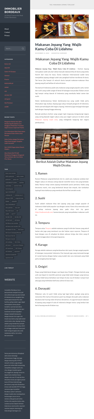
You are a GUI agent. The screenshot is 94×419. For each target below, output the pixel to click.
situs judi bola (9, 207)
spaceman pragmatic (11, 254)
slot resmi (8, 245)
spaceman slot (9, 257)
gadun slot (16, 179)
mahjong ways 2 (19, 195)
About (6, 29)
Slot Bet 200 (18, 217)
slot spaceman (9, 248)
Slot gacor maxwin (10, 239)
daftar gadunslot (10, 176)
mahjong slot (9, 195)
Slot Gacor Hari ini (10, 235)
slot (5, 91)
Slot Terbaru (19, 248)
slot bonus (17, 220)
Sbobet (7, 201)
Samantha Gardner (59, 53)
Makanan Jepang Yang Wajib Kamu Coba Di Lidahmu (58, 46)
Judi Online (8, 185)
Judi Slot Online (18, 185)
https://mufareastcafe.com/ (44, 212)
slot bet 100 (8, 95)
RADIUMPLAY (8, 83)
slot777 (13, 214)
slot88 (6, 107)
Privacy (7, 35)
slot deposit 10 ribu (11, 229)
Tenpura (48, 228)
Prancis (6, 79)
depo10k (7, 68)
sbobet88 (14, 201)
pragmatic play (19, 198)
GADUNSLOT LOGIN (11, 182)
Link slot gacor (9, 189)
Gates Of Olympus (10, 71)
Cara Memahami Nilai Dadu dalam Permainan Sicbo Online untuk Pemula (14, 133)
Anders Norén (79, 316)
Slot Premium (8, 103)
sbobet (6, 87)
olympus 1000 (9, 198)
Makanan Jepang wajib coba (46, 120)
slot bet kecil (9, 220)
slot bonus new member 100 (13, 226)
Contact (7, 32)
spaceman (17, 251)
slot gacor (7, 99)
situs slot (17, 207)
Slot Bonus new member (12, 223)
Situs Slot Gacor (10, 210)
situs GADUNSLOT (10, 204)
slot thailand (9, 251)
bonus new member (11, 173)
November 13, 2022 (42, 53)
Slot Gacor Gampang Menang (13, 232)
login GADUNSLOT (10, 192)
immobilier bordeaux (13, 10)
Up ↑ (87, 316)
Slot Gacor (21, 229)
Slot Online (17, 242)
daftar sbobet (20, 176)
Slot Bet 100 (9, 217)
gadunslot (8, 179)
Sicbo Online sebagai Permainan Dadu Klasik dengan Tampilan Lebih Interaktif (14, 141)
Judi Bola (21, 182)
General (6, 75)
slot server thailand (18, 245)
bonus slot (7, 64)
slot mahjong (9, 242)
